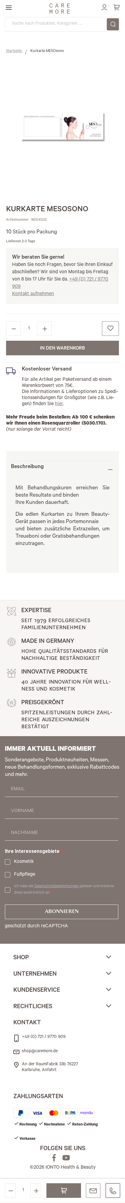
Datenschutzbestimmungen (57, 886)
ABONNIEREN (62, 912)
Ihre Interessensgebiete (32, 851)
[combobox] (62, 24)
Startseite (14, 51)
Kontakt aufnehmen (33, 294)
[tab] (62, 469)
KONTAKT (27, 1023)
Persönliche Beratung (93, 1190)
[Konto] (103, 6)
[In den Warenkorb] (63, 1190)
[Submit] (113, 24)
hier (59, 404)
